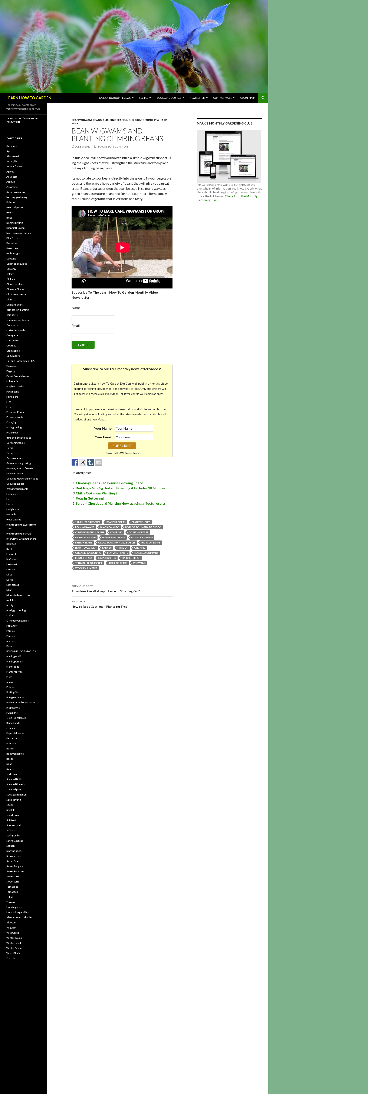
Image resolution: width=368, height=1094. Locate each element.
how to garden (85, 547)
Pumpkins (12, 712)
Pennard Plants (117, 552)
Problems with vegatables (20, 702)
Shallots (10, 809)
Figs (8, 401)
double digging (85, 537)
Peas (75, 123)
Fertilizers (12, 396)
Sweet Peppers (14, 866)
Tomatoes (12, 891)
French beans (83, 542)
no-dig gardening (139, 120)
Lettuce (10, 569)
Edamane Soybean (113, 537)
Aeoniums (12, 146)
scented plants (14, 789)
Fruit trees (12, 432)
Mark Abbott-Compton (112, 146)
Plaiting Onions (15, 661)
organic (139, 547)
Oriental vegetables (17, 620)
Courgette (12, 335)
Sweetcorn (12, 876)
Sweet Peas (12, 861)
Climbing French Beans (89, 532)
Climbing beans (114, 120)
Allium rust (12, 156)
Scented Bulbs (14, 779)
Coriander (12, 325)
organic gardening (88, 552)
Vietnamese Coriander (19, 917)
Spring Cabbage (14, 840)
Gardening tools (15, 442)
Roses (9, 758)
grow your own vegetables (116, 542)
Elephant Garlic (15, 386)
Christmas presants (17, 294)
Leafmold (11, 554)
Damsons (11, 366)
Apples (10, 171)
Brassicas (11, 243)
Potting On (12, 692)
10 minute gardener (88, 522)
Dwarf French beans (17, 376)
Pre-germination (15, 697)
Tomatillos (12, 886)
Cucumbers (13, 355)
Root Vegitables (15, 753)
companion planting (17, 309)
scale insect (13, 774)
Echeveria (12, 381)
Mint (9, 589)
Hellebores (12, 494)
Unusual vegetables (17, 912)
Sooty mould (13, 825)
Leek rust (11, 564)
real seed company (146, 552)
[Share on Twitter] (82, 462)
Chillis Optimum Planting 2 (96, 493)
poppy (9, 682)
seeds (9, 804)
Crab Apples (13, 350)
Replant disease (15, 733)
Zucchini (11, 958)
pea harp (160, 120)
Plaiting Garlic (14, 656)
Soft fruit (11, 820)
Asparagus (12, 186)
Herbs (9, 499)
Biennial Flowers (16, 227)
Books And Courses (169, 97)
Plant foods (12, 666)
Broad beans (13, 248)
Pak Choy (11, 625)
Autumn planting (15, 192)
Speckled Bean (131, 557)
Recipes (143, 97)
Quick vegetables (16, 717)
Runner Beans (83, 557)
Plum (9, 676)
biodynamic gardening (19, 233)
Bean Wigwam (82, 120)
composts (12, 314)
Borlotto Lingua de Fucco (143, 527)
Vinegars (11, 922)
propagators (13, 707)
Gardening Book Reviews (115, 97)
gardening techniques (18, 437)
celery (10, 273)
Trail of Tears (118, 563)
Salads (10, 769)
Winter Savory (14, 948)
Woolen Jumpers (86, 568)
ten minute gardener (89, 563)
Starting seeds (14, 850)
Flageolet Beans (142, 537)
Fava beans (12, 391)
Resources (12, 738)
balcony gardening (16, 197)
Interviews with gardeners (21, 538)
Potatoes (11, 687)
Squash (10, 845)
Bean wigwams (84, 527)
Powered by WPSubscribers (122, 453)
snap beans (12, 815)
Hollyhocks (12, 509)
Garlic (9, 447)
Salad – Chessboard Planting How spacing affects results (121, 503)
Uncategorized (14, 907)
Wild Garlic (12, 932)
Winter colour (14, 937)
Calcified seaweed (16, 263)
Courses (11, 345)
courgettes (12, 340)
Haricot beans (150, 542)
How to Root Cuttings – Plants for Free (99, 604)
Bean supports (116, 522)
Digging (10, 371)
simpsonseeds (107, 557)
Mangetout (12, 584)
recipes (10, 728)
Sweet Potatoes (15, 871)
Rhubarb (11, 743)
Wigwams (139, 563)
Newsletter (197, 97)
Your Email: (103, 437)
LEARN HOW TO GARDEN (28, 98)
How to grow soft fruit (18, 533)
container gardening (17, 320)
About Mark (247, 97)
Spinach (10, 830)
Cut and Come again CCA (20, 360)
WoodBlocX (13, 953)
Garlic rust (12, 453)
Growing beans (14, 473)
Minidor (123, 547)
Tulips (9, 896)
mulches (11, 600)
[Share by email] (98, 462)
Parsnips (11, 636)
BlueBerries (13, 238)
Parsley (10, 630)
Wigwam (11, 927)
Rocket (10, 748)
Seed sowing (13, 799)
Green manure (14, 458)
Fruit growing (14, 427)
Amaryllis (11, 161)
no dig (9, 605)
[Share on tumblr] (90, 462)
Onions (10, 615)
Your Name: (103, 428)
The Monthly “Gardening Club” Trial (22, 120)
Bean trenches (141, 522)
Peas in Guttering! (90, 498)
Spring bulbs (13, 835)
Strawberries (13, 856)
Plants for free (14, 671)
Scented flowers (15, 784)
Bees (9, 217)
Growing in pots (15, 483)
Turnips (10, 902)
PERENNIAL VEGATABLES (21, 651)
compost (116, 532)
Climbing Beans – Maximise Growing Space (109, 483)
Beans (97, 120)
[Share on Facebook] (75, 462)
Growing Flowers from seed (22, 478)
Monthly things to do (18, 595)
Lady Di (107, 547)
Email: (76, 325)
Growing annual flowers (19, 468)
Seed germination (16, 794)
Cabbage (11, 258)
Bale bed (11, 202)
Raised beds (13, 723)
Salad (9, 763)
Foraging (11, 422)
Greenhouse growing (18, 463)
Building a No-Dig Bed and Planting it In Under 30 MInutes (120, 488)
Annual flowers (15, 166)
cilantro (10, 299)
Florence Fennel (15, 412)
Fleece (10, 407)
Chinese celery (15, 284)
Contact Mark (222, 97)
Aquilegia (11, 176)
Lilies (9, 574)
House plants (13, 519)
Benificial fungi (14, 222)
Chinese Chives (15, 289)
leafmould (12, 559)
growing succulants (17, 488)
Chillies (10, 279)
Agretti (10, 151)
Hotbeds (11, 514)
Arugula (10, 181)
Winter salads (14, 943)
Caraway (11, 268)
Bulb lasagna (13, 253)
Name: (76, 308)
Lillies (9, 579)
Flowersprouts (14, 417)
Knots (9, 549)
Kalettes (11, 543)
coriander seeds (15, 330)
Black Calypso (109, 527)
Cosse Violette (138, 532)
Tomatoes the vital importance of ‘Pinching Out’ (106, 588)
